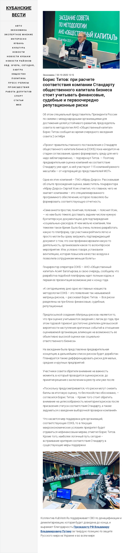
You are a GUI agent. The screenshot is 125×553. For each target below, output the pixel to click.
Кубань (19, 43)
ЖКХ (19, 105)
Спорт (18, 96)
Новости (18, 52)
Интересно (19, 39)
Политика (19, 78)
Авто (18, 26)
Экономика (19, 30)
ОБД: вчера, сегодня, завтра (19, 67)
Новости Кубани (19, 56)
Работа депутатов (19, 92)
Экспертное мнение (18, 34)
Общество (19, 74)
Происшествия (19, 87)
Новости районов (19, 61)
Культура (18, 48)
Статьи (19, 100)
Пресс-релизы (18, 83)
